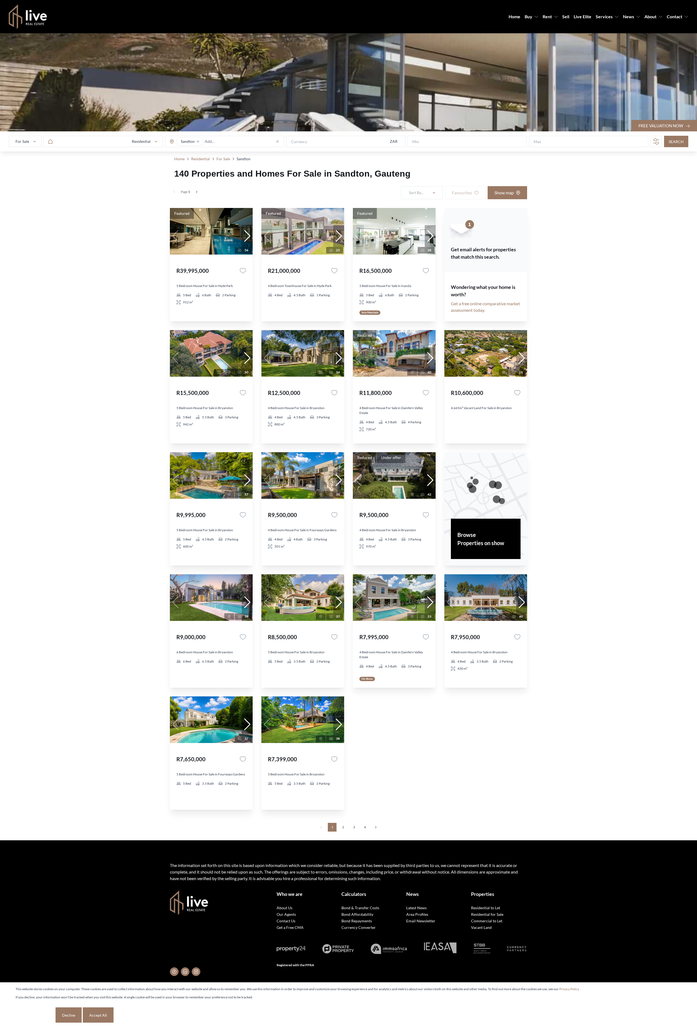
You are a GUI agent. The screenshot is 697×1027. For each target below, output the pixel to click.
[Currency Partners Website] (516, 949)
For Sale (223, 158)
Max (537, 141)
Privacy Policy (569, 989)
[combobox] (226, 141)
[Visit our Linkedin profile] (185, 971)
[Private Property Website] (338, 948)
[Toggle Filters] (656, 141)
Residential (200, 158)
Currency (299, 141)
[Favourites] (243, 270)
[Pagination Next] (375, 827)
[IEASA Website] (440, 948)
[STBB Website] (481, 948)
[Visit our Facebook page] (174, 971)
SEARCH (676, 141)
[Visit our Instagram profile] (196, 971)
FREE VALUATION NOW (661, 125)
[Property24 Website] (291, 949)
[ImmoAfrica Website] (389, 949)
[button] (198, 141)
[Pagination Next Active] (196, 192)
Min (415, 141)
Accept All (98, 1015)
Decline (68, 1015)
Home (179, 158)
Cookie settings (35, 1015)
